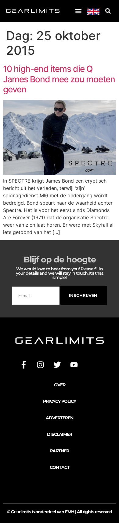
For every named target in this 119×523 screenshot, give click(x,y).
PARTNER (59, 451)
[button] (79, 11)
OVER (59, 385)
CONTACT (60, 467)
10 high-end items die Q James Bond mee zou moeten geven (59, 79)
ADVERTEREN (59, 418)
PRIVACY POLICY (59, 401)
